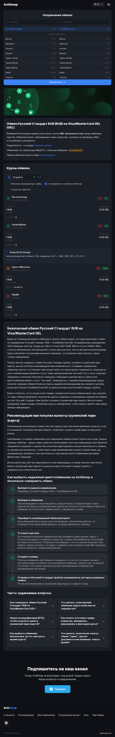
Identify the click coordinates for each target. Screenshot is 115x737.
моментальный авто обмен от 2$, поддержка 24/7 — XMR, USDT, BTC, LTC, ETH (45, 256)
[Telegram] (6, 723)
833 (106, 296)
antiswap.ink (105, 733)
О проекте (9, 715)
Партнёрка (98, 715)
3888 (105, 268)
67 (106, 198)
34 (99, 296)
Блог (86, 715)
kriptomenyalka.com (21, 270)
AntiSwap (11, 4)
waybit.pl (16, 298)
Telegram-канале (42, 145)
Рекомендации (47, 155)
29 (98, 268)
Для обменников (46, 715)
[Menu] (108, 4)
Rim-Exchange (19, 197)
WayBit (15, 294)
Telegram (60, 689)
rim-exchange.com (20, 200)
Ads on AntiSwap (14, 260)
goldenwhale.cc (19, 228)
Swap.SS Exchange (20, 252)
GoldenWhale (19, 224)
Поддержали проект (69, 715)
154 (106, 226)
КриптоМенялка (21, 267)
